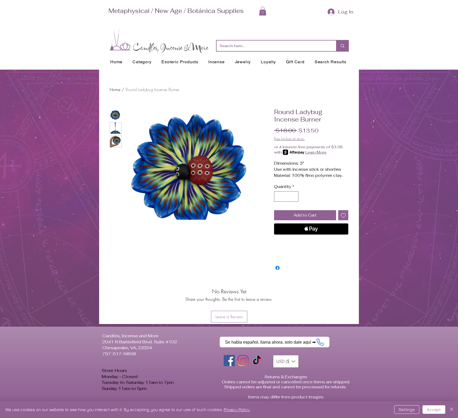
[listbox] (286, 361)
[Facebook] (229, 360)
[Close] (451, 409)
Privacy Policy (237, 409)
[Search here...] (342, 46)
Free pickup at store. (289, 138)
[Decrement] (278, 196)
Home (115, 89)
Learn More (316, 152)
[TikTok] (256, 360)
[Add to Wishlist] (343, 215)
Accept (434, 409)
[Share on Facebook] (277, 268)
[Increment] (294, 196)
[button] (262, 11)
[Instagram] (243, 360)
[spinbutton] (286, 196)
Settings (407, 409)
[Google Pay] (311, 243)
